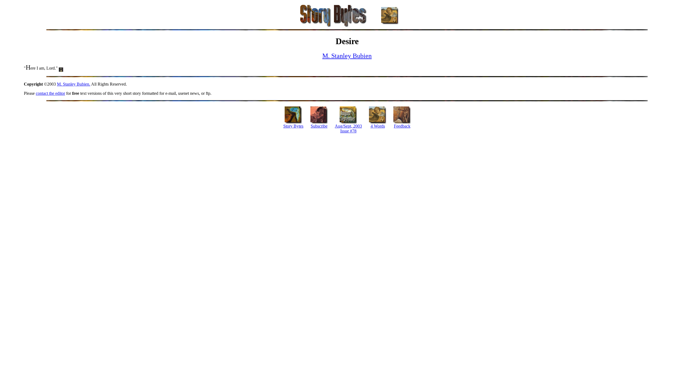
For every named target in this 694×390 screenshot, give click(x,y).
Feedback (402, 126)
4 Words (378, 126)
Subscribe (319, 126)
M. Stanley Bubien (347, 55)
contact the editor (50, 93)
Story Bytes (293, 126)
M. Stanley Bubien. (73, 84)
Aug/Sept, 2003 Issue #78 (348, 128)
